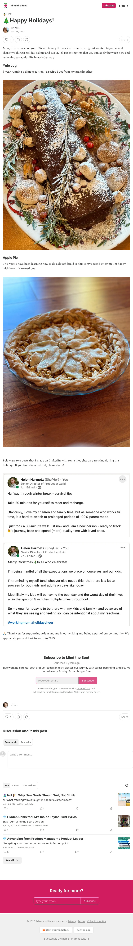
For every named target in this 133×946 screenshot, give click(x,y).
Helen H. (15, 28)
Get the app (84, 930)
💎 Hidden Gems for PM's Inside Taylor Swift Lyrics (40, 817)
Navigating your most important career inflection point (35, 843)
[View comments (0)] (18, 39)
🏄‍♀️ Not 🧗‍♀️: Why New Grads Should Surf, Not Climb (39, 795)
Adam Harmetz (25, 804)
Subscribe (108, 5)
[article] (66, 802)
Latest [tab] (15, 785)
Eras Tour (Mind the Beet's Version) (24, 821)
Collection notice (96, 921)
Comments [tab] (11, 742)
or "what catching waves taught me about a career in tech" (37, 800)
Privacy (72, 921)
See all (10, 860)
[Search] (126, 785)
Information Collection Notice (65, 691)
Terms (81, 921)
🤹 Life (7, 14)
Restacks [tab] (26, 742)
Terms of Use (83, 688)
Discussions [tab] (29, 785)
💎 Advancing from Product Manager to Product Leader (43, 838)
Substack (49, 938)
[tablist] (18, 742)
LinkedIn (55, 460)
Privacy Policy (93, 691)
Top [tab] (7, 785)
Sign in (123, 5)
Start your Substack (57, 930)
